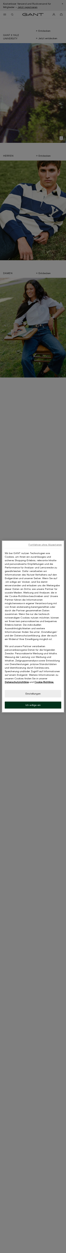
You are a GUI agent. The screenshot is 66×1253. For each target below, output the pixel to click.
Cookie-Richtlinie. (44, 682)
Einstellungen (33, 693)
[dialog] (33, 626)
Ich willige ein (33, 705)
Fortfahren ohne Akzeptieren (45, 544)
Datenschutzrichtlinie (17, 682)
